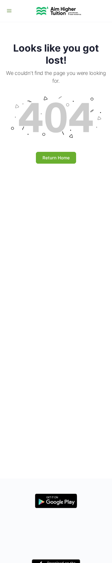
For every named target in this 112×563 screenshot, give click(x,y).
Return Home (56, 157)
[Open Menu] (9, 10)
